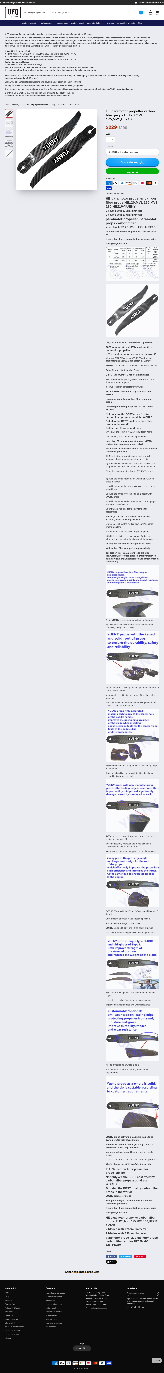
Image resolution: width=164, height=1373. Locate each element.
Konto (150, 12)
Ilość (108, 134)
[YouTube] (143, 1307)
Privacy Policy (10, 1304)
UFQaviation (85, 1368)
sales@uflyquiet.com (36, 12)
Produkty (15, 105)
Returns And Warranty (13, 1308)
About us (8, 1300)
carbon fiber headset (54, 1297)
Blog (140, 23)
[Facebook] (128, 1307)
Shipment (8, 1312)
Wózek (157, 12)
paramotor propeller (12, 1330)
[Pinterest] (135, 1307)
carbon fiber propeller (126, 23)
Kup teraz (132, 172)
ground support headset (14, 1327)
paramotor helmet (94, 23)
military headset (52, 1308)
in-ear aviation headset (54, 1304)
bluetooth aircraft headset (55, 1293)
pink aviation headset (54, 1312)
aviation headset (29, 23)
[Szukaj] (141, 13)
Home (7, 105)
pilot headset (10, 1323)
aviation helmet (77, 23)
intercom (110, 23)
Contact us (9, 1315)
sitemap (8, 1338)
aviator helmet (51, 1315)
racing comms (46, 23)
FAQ (7, 1293)
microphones (62, 23)
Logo (13, 12)
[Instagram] (139, 1307)
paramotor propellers (54, 1323)
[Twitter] (132, 1307)
